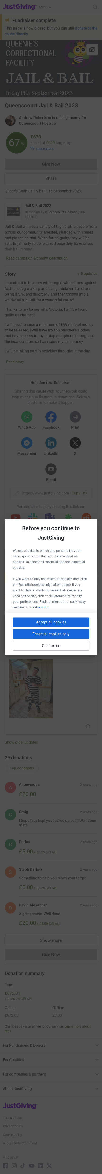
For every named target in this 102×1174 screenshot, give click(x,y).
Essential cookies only (51, 634)
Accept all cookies (51, 622)
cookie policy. (40, 607)
